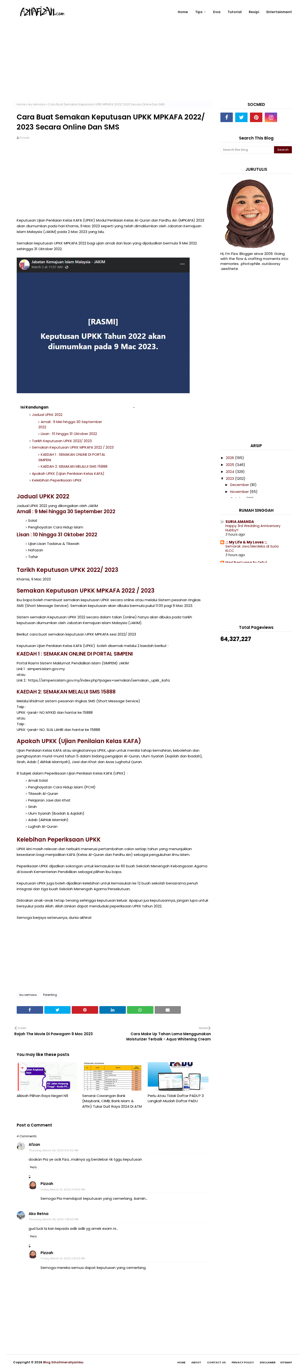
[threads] (286, 117)
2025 (230, 464)
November (240, 491)
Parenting (50, 995)
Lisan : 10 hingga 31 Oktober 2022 (69, 433)
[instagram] (271, 117)
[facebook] (226, 117)
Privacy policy (243, 1362)
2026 (230, 457)
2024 (230, 471)
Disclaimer (267, 1362)
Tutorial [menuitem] (235, 12)
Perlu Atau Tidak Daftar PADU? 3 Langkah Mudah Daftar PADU (176, 1098)
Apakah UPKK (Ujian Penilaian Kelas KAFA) (68, 473)
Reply (33, 1167)
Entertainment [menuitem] (279, 12)
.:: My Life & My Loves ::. (246, 542)
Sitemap (286, 1362)
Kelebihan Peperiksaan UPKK (57, 480)
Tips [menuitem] (199, 12)
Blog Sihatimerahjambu (63, 1362)
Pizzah (25, 137)
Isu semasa (36, 104)
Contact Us (216, 1362)
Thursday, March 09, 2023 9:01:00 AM (53, 1150)
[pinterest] (256, 117)
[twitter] (241, 117)
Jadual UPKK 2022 (47, 414)
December (240, 484)
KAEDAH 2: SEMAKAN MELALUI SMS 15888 (74, 466)
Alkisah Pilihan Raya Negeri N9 (42, 1095)
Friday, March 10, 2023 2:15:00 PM (63, 1258)
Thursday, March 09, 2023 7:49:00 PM (53, 1219)
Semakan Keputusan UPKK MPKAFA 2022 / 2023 (73, 447)
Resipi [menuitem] (254, 12)
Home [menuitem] (183, 12)
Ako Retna (38, 1213)
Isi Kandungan (34, 407)
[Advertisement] (152, 67)
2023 (230, 478)
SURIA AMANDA (239, 521)
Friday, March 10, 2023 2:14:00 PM (63, 1189)
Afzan (34, 1144)
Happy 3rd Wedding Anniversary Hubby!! (252, 528)
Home (21, 104)
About (196, 1362)
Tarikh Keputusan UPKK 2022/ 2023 (62, 440)
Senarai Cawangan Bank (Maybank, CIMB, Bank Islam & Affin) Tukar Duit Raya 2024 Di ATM (112, 1101)
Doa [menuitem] (216, 12)
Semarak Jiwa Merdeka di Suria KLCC (252, 548)
